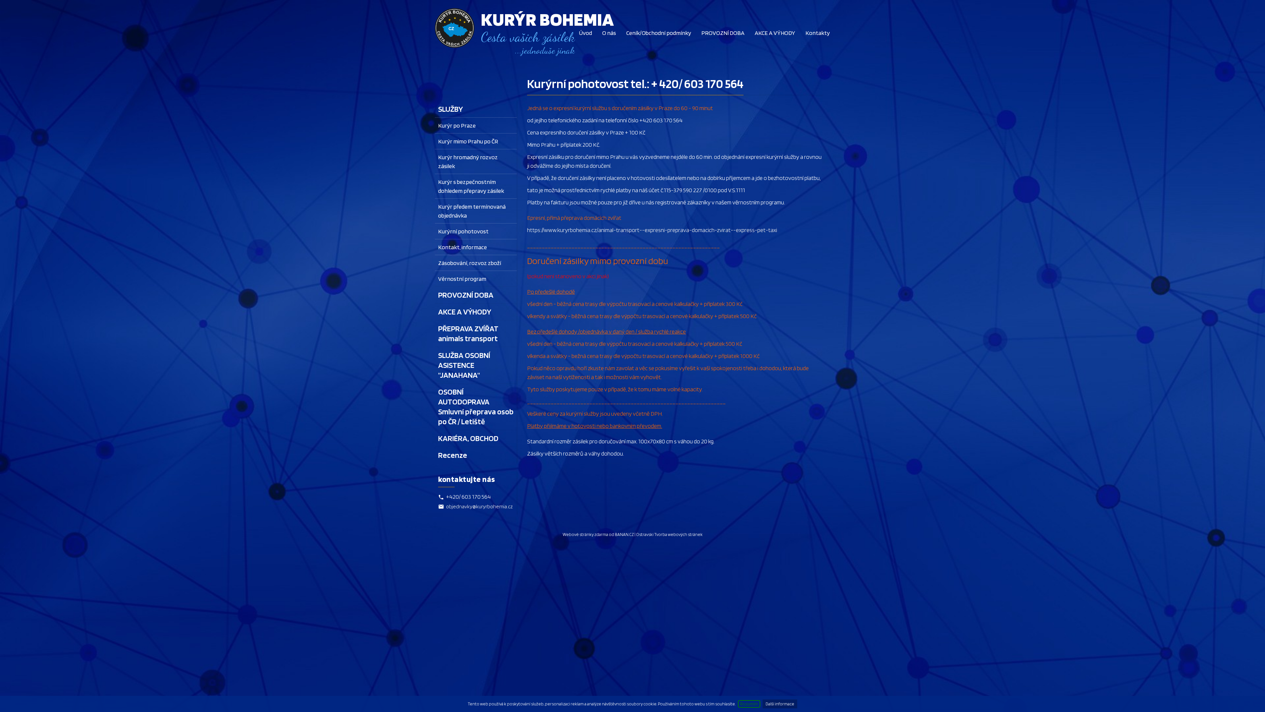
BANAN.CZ (624, 534)
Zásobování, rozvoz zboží (469, 262)
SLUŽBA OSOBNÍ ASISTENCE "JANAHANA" (464, 365)
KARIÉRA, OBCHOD (468, 438)
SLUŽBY (450, 109)
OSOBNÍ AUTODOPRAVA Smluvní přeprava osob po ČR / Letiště (476, 406)
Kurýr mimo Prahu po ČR (468, 141)
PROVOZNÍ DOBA (723, 32)
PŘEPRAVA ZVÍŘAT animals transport (468, 333)
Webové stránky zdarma (585, 534)
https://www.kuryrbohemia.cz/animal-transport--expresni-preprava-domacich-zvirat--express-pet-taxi (652, 229)
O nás (609, 32)
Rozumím (749, 703)
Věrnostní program (462, 278)
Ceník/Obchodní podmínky (658, 32)
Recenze (452, 455)
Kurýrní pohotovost (463, 231)
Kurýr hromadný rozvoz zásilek (468, 161)
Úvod (585, 32)
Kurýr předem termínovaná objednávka (472, 211)
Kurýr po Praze (457, 125)
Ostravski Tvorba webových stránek (669, 534)
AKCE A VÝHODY (775, 32)
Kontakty (817, 32)
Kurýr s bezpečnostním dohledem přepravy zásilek (471, 186)
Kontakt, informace (462, 247)
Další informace (780, 703)
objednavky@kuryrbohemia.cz (479, 506)
